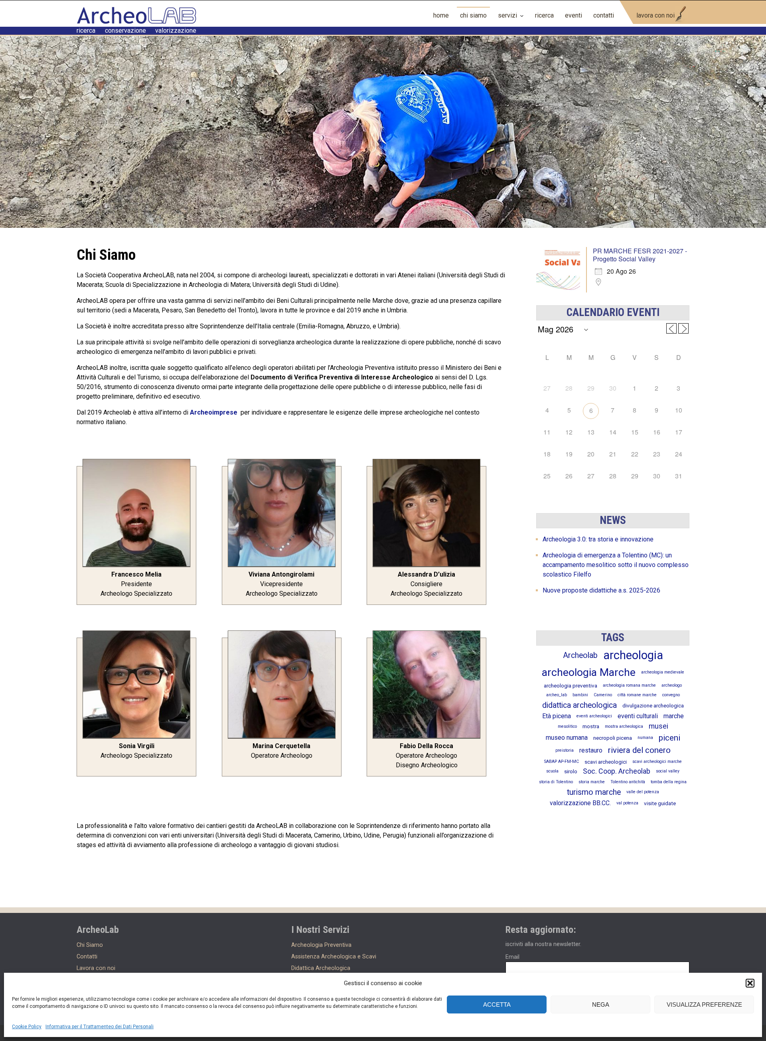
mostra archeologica (624, 726)
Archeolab (580, 655)
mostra (590, 726)
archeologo (671, 685)
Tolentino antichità (627, 781)
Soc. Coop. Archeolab (616, 771)
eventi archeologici (594, 716)
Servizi (507, 15)
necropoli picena (612, 738)
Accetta (497, 1004)
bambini (580, 694)
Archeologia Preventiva (321, 945)
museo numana (567, 737)
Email (512, 957)
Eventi (573, 15)
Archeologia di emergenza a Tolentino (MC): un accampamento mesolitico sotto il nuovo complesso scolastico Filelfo (616, 564)
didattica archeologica (579, 705)
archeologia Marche (589, 672)
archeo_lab (556, 694)
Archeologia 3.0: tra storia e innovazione (598, 539)
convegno (671, 694)
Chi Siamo (473, 15)
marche (673, 716)
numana (645, 737)
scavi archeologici (605, 762)
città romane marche (637, 694)
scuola (552, 771)
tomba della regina (669, 781)
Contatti (603, 15)
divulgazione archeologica (653, 705)
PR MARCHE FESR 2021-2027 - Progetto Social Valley (640, 254)
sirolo (570, 771)
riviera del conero (639, 750)
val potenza (627, 803)
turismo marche (594, 792)
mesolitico (567, 726)
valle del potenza (642, 791)
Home (441, 15)
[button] (750, 983)
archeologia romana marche (629, 685)
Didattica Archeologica (320, 968)
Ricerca (544, 15)
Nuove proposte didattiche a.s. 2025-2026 (601, 590)
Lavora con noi (655, 15)
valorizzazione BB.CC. (580, 803)
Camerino (603, 694)
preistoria (564, 750)
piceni (669, 738)
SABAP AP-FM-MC (561, 761)
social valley (667, 771)
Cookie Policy (26, 1026)
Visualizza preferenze (704, 1004)
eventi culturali (638, 716)
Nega (600, 1004)
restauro (590, 750)
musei (658, 726)
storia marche (591, 781)
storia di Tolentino (556, 781)
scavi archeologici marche (657, 761)
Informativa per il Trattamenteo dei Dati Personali (99, 1026)
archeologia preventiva (570, 685)
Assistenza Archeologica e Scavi (333, 956)
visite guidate (660, 803)
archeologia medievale (662, 672)
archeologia (633, 655)
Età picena (556, 716)
